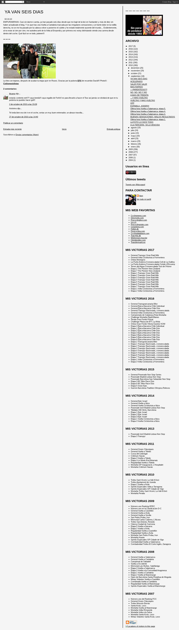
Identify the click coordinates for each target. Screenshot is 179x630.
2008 (131, 152)
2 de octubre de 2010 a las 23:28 (23, 104)
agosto (134, 127)
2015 (131, 52)
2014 (131, 54)
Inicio (64, 129)
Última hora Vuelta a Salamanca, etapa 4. (148, 111)
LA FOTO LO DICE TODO (141, 122)
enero (133, 147)
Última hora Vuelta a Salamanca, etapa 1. (148, 119)
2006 (131, 157)
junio (133, 133)
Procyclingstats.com (139, 224)
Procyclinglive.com (139, 220)
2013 (131, 57)
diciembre (135, 68)
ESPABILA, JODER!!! (139, 106)
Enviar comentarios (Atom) (27, 134)
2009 (131, 149)
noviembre (135, 70)
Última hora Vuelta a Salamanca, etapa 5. (148, 108)
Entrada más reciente (12, 129)
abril (133, 138)
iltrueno (12, 94)
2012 (131, 60)
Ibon (141, 196)
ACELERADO (136, 81)
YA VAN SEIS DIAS (24, 11)
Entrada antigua (113, 129)
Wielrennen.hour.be (139, 238)
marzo (134, 141)
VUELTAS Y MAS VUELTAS (142, 100)
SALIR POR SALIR (138, 84)
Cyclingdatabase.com (140, 233)
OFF (132, 103)
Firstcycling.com (138, 231)
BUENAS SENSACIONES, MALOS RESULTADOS (152, 117)
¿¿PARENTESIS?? (138, 89)
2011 (131, 62)
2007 (131, 155)
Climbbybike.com (138, 240)
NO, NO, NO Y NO (138, 92)
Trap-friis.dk (136, 236)
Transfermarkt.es (138, 242)
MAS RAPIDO (136, 87)
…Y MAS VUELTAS (139, 98)
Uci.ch (133, 222)
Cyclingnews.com (138, 215)
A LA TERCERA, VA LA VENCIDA (145, 125)
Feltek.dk (135, 229)
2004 (131, 160)
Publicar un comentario (13, 123)
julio (133, 130)
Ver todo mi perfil (144, 199)
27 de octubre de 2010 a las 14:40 (23, 117)
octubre (134, 73)
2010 (131, 65)
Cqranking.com (137, 227)
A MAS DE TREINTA (139, 95)
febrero (134, 144)
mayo (133, 136)
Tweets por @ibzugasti (135, 184)
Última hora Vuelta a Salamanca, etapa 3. (148, 114)
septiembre (136, 76)
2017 (131, 46)
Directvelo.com (137, 218)
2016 (131, 49)
